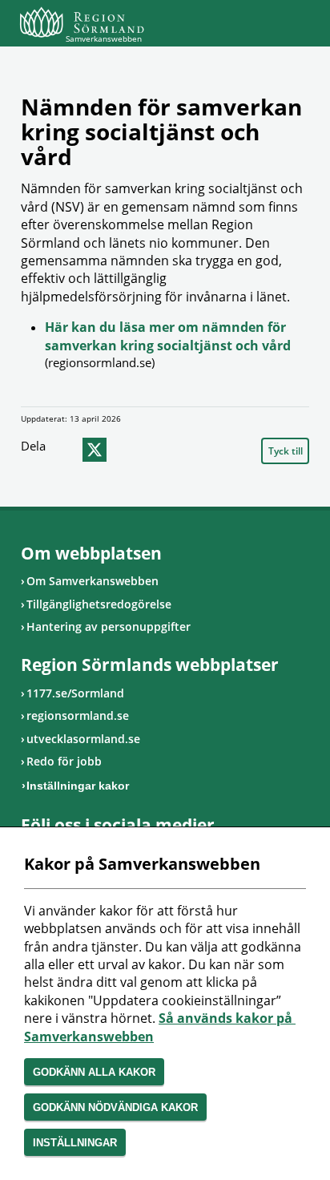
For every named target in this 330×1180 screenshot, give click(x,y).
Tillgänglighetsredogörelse (98, 604)
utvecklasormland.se (83, 738)
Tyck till (285, 451)
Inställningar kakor (77, 785)
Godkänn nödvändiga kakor (115, 1107)
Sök (257, 26)
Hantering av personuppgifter (108, 626)
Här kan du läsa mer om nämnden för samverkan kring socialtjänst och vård (168, 336)
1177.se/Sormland (75, 693)
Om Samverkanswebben (92, 580)
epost (125, 450)
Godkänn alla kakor (94, 1072)
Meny (297, 26)
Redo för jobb (64, 761)
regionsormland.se (77, 715)
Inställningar (75, 1143)
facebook (64, 450)
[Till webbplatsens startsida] (82, 22)
